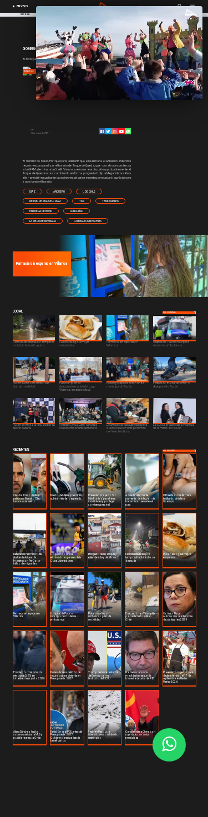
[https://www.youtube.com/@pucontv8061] (121, 131)
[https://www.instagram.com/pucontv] (115, 131)
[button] (32, 191)
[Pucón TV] (52, 130)
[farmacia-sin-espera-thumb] (132, 296)
